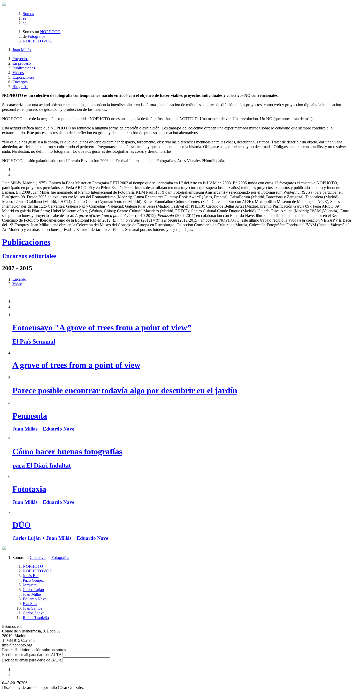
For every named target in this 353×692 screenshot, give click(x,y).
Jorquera (30, 585)
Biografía (20, 86)
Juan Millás (21, 50)
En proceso (21, 63)
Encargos (20, 82)
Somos (28, 13)
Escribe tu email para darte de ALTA (32, 654)
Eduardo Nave (35, 599)
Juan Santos (32, 608)
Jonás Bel (31, 575)
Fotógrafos (36, 36)
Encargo (19, 279)
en (25, 23)
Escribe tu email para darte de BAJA (32, 660)
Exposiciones (23, 77)
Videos (18, 72)
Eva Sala (30, 603)
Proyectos (20, 58)
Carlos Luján (33, 589)
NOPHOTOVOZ (37, 41)
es (24, 18)
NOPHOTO (50, 32)
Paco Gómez (33, 580)
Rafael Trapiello (36, 617)
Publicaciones (23, 68)
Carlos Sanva (33, 613)
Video (17, 284)
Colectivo (37, 557)
